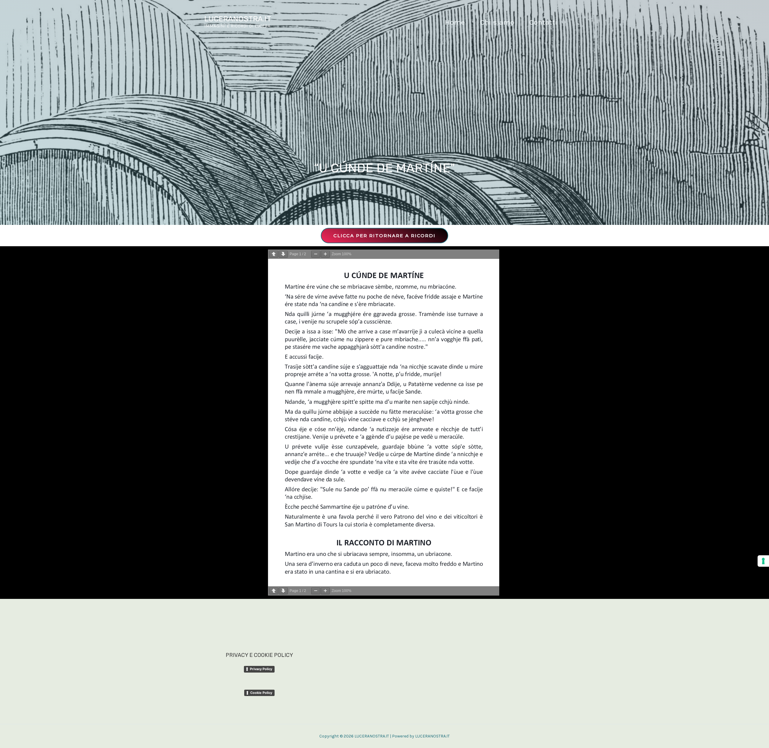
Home (455, 22)
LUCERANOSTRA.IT (237, 18)
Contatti (543, 22)
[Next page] (283, 254)
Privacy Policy (261, 669)
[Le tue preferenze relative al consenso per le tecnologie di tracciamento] (763, 561)
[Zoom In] (325, 254)
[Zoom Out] (315, 254)
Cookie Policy (261, 693)
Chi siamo (497, 22)
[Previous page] (273, 254)
